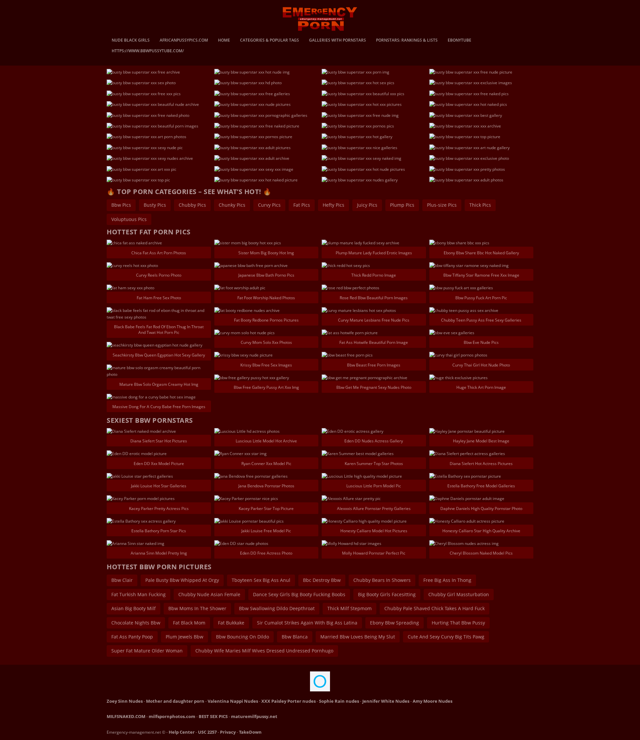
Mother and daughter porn (175, 701)
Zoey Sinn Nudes (125, 701)
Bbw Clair (122, 580)
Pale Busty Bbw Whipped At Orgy (182, 580)
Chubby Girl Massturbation (458, 594)
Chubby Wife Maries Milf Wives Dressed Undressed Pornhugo (264, 650)
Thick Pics (480, 205)
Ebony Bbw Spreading (394, 622)
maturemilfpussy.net (254, 716)
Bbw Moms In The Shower (197, 608)
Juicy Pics (367, 205)
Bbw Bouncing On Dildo (242, 636)
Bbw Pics (121, 205)
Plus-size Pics (442, 205)
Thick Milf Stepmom (349, 608)
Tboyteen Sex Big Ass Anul (261, 580)
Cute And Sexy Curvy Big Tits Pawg (446, 636)
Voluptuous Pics (129, 219)
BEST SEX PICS (213, 716)
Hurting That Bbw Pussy (458, 622)
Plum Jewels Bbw (184, 636)
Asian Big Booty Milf (133, 608)
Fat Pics (301, 205)
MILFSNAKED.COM (126, 716)
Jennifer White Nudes (385, 701)
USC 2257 (207, 732)
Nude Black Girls (131, 40)
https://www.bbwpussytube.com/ (148, 51)
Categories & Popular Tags (269, 40)
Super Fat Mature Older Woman (147, 650)
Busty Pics (155, 205)
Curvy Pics (269, 205)
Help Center (182, 732)
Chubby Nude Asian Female (209, 594)
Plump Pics (402, 205)
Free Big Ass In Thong (447, 580)
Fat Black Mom (189, 622)
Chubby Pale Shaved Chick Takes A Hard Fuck (434, 608)
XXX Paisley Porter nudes (288, 701)
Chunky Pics (232, 205)
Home (224, 40)
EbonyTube (459, 40)
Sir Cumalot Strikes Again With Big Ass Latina (307, 622)
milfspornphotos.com (172, 716)
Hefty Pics (333, 205)
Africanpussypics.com (184, 40)
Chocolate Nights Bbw (135, 622)
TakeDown (250, 732)
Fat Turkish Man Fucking (138, 594)
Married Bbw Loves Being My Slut (357, 636)
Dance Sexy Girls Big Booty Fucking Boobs (299, 594)
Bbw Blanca (295, 636)
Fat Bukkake (231, 622)
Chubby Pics (192, 205)
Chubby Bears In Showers (382, 580)
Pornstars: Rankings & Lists (407, 40)
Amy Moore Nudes (432, 701)
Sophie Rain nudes (339, 701)
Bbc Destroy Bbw (322, 580)
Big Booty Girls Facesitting (387, 594)
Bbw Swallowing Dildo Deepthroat (277, 608)
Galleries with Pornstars (337, 40)
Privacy (228, 732)
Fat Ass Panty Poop (132, 636)
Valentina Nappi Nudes (233, 701)
